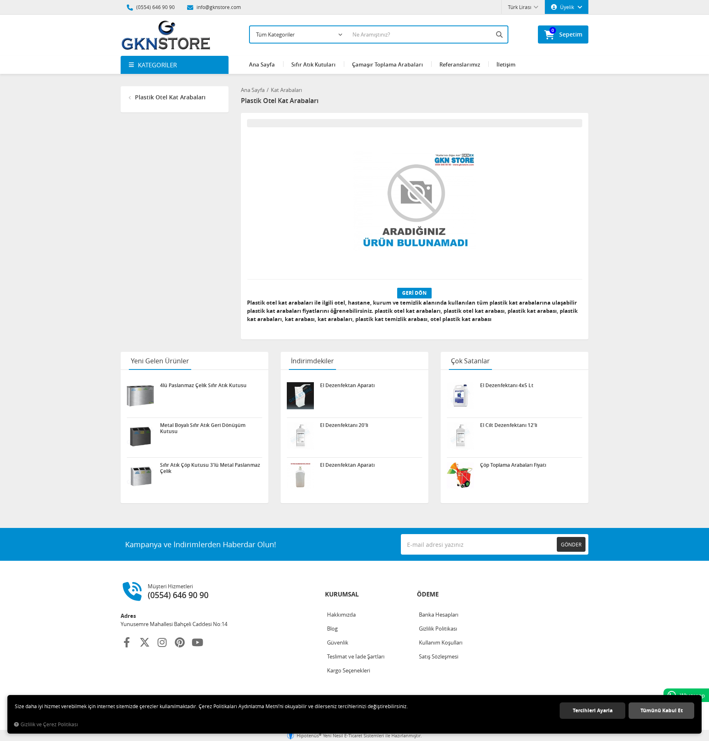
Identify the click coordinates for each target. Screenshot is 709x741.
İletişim (505, 64)
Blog (332, 628)
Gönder (571, 544)
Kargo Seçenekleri (348, 670)
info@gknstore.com (218, 7)
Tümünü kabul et (661, 710)
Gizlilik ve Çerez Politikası (49, 724)
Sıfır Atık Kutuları (313, 64)
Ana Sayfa (262, 64)
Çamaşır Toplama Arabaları (387, 64)
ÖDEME (428, 594)
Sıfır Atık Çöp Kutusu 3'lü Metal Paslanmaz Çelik (210, 468)
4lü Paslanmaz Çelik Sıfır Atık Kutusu (203, 385)
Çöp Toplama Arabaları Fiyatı (513, 465)
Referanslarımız (459, 64)
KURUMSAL (342, 594)
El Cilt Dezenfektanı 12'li (508, 425)
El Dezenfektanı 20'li (344, 425)
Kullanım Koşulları (440, 642)
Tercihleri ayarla (593, 710)
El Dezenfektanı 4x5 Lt (506, 385)
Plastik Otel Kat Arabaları (169, 97)
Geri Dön (414, 292)
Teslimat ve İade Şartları (355, 656)
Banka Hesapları (438, 614)
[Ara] (500, 34)
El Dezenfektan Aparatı (347, 385)
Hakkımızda (341, 614)
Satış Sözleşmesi (438, 656)
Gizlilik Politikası (438, 628)
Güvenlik (337, 642)
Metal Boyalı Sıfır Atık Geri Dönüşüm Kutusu (202, 428)
